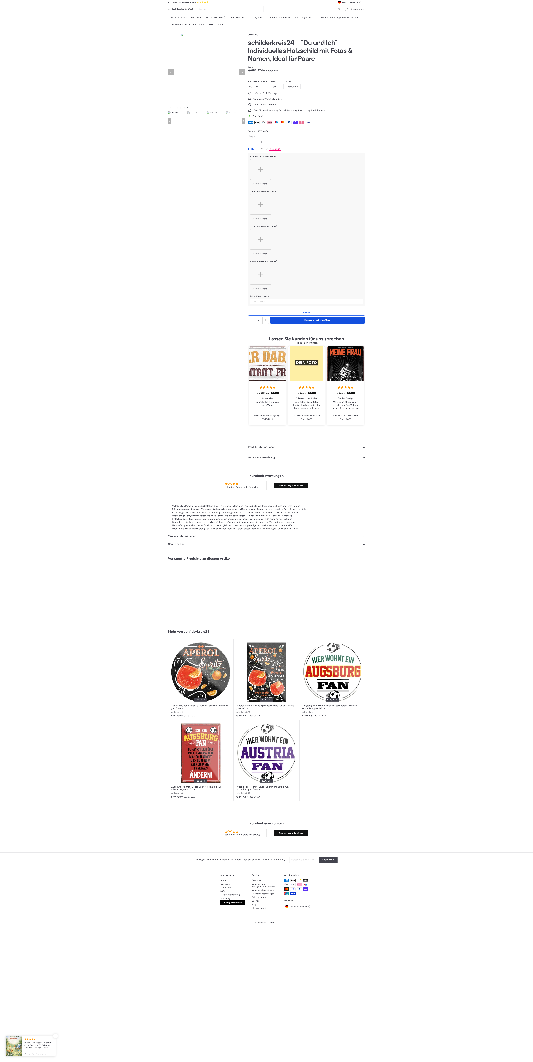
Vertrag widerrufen (232, 902)
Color (273, 81)
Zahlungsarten (259, 897)
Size (288, 81)
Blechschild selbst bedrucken (186, 17)
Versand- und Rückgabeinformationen (338, 17)
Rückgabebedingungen (263, 893)
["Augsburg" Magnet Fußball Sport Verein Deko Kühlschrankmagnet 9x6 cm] (201, 760)
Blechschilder (238, 17)
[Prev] (169, 121)
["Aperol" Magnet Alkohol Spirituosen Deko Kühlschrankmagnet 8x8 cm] (201, 679)
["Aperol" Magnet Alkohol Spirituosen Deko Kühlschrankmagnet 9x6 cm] (266, 679)
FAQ (254, 904)
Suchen (255, 901)
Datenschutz (226, 887)
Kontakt (224, 880)
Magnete (257, 17)
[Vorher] (171, 72)
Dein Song (225, 898)
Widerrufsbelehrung (230, 894)
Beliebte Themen (278, 17)
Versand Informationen (263, 890)
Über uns (256, 880)
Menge (251, 136)
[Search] (260, 9)
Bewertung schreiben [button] (291, 485)
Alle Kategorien (303, 17)
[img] (267, 387)
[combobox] (231, 9)
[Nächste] (242, 72)
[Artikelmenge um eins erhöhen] (261, 142)
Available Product (257, 81)
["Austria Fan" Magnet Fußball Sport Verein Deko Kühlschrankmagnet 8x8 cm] (266, 760)
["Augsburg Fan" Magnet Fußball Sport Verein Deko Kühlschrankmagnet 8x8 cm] (332, 679)
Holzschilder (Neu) (215, 17)
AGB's (222, 891)
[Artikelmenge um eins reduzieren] (251, 142)
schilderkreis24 (180, 9)
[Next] (243, 121)
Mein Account (259, 908)
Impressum (225, 884)
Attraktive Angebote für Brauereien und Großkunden (197, 24)
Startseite (252, 35)
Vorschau (306, 312)
